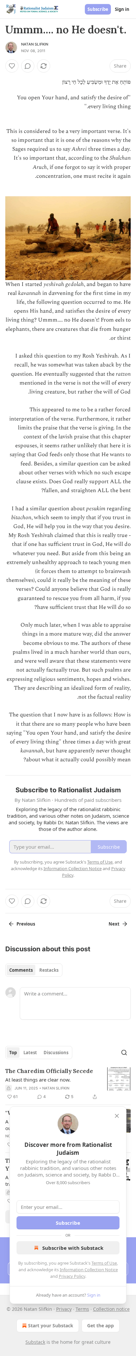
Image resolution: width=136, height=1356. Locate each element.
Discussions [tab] (56, 1053)
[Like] (11, 66)
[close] (117, 1116)
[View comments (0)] (27, 66)
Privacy (64, 1309)
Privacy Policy (72, 1276)
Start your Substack (50, 1325)
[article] (68, 1084)
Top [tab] (13, 1053)
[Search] (124, 1052)
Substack (35, 1342)
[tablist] (33, 970)
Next (114, 924)
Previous (26, 924)
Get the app (100, 1325)
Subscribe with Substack (72, 1248)
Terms (82, 1309)
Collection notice (111, 1309)
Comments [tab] (21, 970)
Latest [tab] (30, 1053)
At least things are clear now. (38, 1079)
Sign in (122, 9)
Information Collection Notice (89, 1270)
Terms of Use (104, 1263)
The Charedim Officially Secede (49, 1071)
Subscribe (97, 9)
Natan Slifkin (35, 44)
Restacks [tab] (48, 970)
